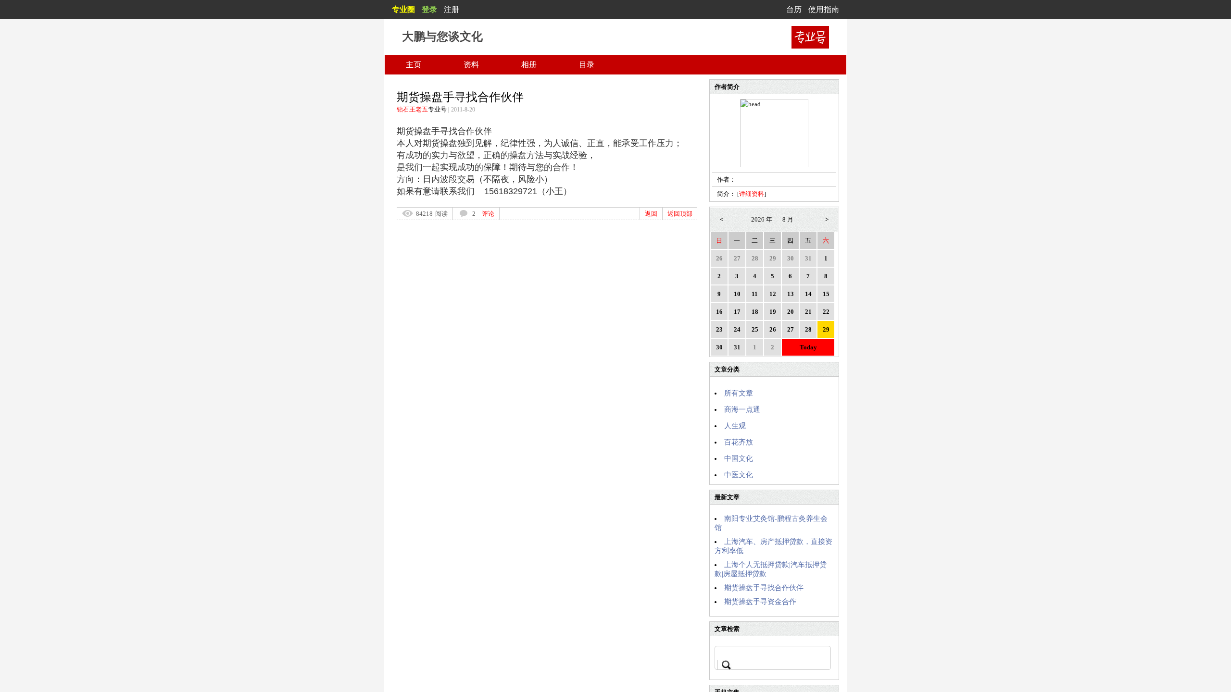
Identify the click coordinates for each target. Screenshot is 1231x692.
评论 (488, 213)
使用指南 (823, 9)
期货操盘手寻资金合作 (760, 602)
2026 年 (761, 219)
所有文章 (738, 393)
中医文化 (738, 475)
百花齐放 (738, 442)
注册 (451, 9)
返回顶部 (679, 213)
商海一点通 (742, 409)
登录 (429, 9)
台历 (794, 9)
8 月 (787, 219)
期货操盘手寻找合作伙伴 (764, 588)
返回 (651, 213)
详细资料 (751, 194)
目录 (586, 65)
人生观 (735, 426)
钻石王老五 (412, 109)
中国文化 (738, 458)
